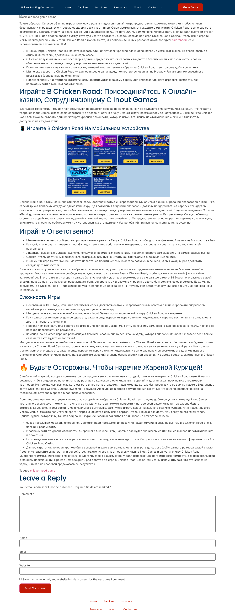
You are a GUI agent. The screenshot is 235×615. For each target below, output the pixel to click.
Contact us (155, 7)
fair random (180, 40)
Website (24, 565)
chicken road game (42, 470)
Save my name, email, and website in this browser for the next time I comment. (74, 579)
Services (83, 7)
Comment (26, 494)
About (137, 7)
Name (23, 537)
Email (22, 551)
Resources (120, 7)
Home (67, 7)
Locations (101, 7)
